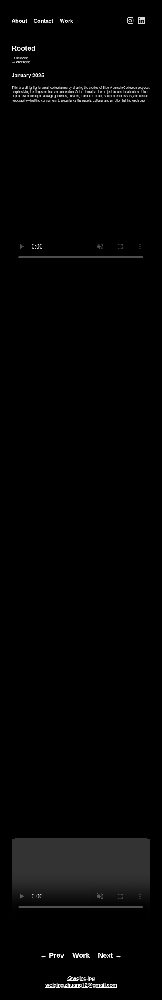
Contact (43, 20)
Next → (110, 955)
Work (66, 20)
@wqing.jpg (81, 978)
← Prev (52, 955)
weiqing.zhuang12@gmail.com (81, 984)
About (19, 20)
